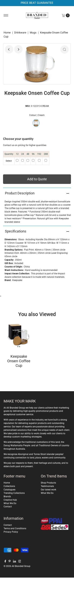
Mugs (33, 32)
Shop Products (48, 482)
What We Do (10, 503)
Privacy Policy (11, 532)
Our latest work (48, 489)
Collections (9, 486)
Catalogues (9, 489)
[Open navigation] (6, 15)
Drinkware (20, 32)
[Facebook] (5, 562)
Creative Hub (10, 500)
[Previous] (9, 49)
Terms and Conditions (15, 528)
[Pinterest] (10, 562)
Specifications (15, 231)
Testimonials (47, 486)
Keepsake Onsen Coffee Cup (18, 361)
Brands (7, 496)
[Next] (18, 49)
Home (7, 32)
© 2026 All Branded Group (17, 566)
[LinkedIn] (14, 562)
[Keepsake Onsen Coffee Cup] (19, 335)
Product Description (20, 193)
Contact (8, 506)
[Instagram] (19, 562)
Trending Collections (14, 493)
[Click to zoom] (64, 49)
